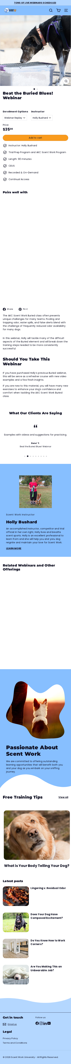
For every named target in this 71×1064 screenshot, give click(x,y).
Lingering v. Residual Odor (48, 888)
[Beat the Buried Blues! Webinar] (35, 219)
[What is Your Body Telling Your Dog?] (37, 835)
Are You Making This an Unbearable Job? (46, 968)
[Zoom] (66, 81)
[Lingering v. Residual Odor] (16, 896)
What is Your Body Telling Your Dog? (36, 865)
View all (63, 797)
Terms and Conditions (15, 1042)
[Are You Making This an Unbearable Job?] (16, 974)
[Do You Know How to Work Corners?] (16, 948)
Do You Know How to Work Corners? (48, 942)
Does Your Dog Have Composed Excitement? (47, 916)
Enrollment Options (15, 111)
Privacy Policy (10, 1038)
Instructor (38, 111)
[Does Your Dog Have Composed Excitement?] (16, 922)
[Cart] (58, 10)
